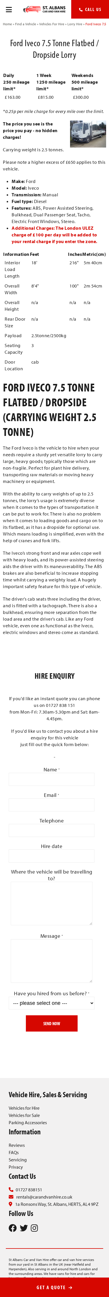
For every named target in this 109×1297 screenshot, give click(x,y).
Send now (51, 1023)
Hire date (51, 846)
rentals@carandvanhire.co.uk (44, 1197)
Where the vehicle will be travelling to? (51, 875)
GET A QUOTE (52, 1287)
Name (52, 769)
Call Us (92, 9)
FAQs (14, 1152)
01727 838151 (29, 1189)
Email (51, 795)
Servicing (18, 1160)
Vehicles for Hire (24, 1108)
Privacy (16, 1167)
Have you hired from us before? (51, 993)
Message (51, 936)
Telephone (52, 820)
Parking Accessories (28, 1122)
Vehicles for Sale (24, 1115)
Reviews (17, 1145)
